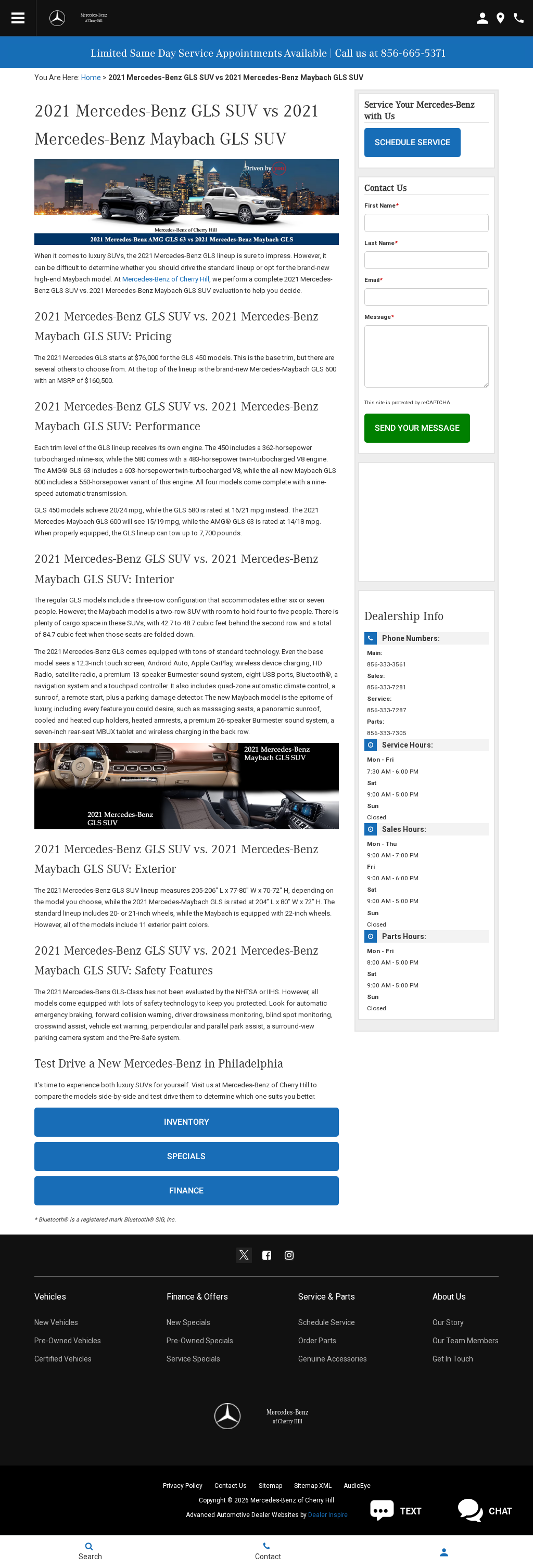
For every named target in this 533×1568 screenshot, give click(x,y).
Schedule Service (326, 1322)
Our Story (448, 1322)
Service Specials (193, 1359)
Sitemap (270, 1485)
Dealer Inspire (328, 1515)
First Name (381, 205)
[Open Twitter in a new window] (244, 1255)
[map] (500, 17)
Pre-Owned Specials (200, 1340)
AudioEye (357, 1485)
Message (379, 316)
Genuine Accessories (332, 1359)
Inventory (186, 1122)
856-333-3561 (387, 664)
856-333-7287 (387, 710)
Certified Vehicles (63, 1359)
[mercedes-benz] (57, 18)
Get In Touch (453, 1359)
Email (373, 280)
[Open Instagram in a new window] (289, 1255)
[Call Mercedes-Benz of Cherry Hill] (518, 17)
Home (91, 77)
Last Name (381, 243)
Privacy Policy (182, 1485)
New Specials (188, 1322)
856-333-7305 (387, 733)
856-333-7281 (387, 687)
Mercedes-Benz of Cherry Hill (165, 279)
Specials (186, 1156)
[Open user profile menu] (444, 1552)
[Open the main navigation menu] (18, 18)
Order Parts (317, 1340)
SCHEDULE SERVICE (412, 142)
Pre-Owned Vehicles (67, 1340)
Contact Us (230, 1485)
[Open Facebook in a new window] (266, 1255)
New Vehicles (56, 1322)
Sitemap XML (313, 1485)
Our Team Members (466, 1340)
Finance (186, 1191)
